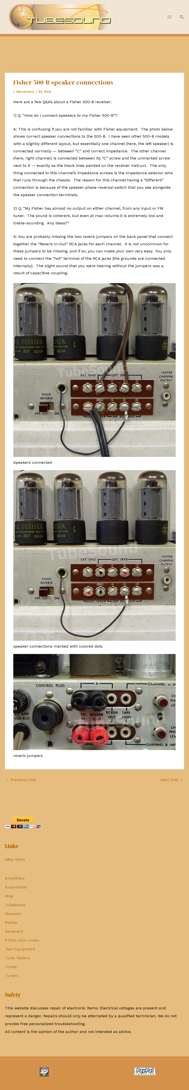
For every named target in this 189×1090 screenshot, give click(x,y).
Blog (9, 896)
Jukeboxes (15, 904)
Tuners (11, 975)
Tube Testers (17, 958)
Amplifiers (15, 878)
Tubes (11, 966)
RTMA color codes (22, 940)
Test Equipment (20, 949)
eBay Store (15, 859)
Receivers (14, 931)
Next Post (172, 779)
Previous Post (20, 779)
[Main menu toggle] (169, 17)
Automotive (16, 887)
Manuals (13, 913)
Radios (11, 922)
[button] (182, 17)
